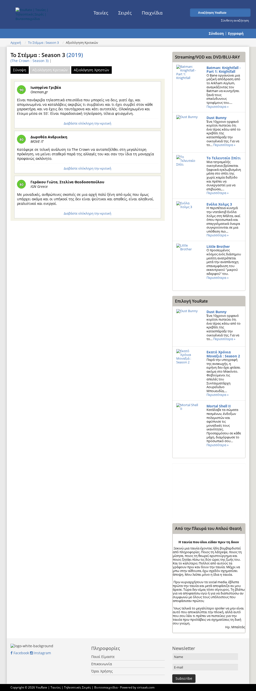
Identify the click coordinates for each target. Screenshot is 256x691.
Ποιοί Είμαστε (103, 656)
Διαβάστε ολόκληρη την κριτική (87, 123)
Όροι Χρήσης (102, 671)
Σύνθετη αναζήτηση (235, 20)
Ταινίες (101, 13)
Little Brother (218, 246)
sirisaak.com (145, 687)
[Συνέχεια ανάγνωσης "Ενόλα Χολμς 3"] (187, 218)
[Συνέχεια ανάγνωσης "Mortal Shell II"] (187, 420)
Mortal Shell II (218, 406)
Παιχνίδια (152, 13)
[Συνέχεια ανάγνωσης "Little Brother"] (187, 261)
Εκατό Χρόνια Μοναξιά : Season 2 (223, 354)
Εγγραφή (236, 33)
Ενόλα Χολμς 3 (219, 204)
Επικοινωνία (101, 663)
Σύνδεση (216, 33)
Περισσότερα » (217, 106)
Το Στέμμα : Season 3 (43, 42)
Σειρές (125, 13)
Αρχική (15, 42)
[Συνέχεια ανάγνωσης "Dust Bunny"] (187, 132)
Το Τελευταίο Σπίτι (223, 158)
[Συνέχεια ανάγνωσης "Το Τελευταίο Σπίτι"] (187, 172)
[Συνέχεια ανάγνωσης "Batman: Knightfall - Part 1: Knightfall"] (187, 82)
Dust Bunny (216, 118)
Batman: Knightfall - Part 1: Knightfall (223, 70)
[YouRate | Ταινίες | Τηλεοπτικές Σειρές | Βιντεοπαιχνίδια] (41, 13)
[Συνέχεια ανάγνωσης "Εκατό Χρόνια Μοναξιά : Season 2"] (187, 366)
